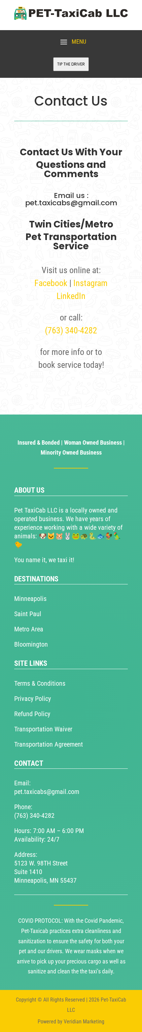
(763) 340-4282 (71, 330)
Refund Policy (32, 714)
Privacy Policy (32, 699)
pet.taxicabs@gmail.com (46, 792)
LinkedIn (71, 296)
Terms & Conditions (39, 683)
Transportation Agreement (48, 744)
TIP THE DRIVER (71, 64)
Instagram (90, 283)
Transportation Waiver (43, 729)
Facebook (50, 283)
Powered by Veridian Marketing (71, 1021)
